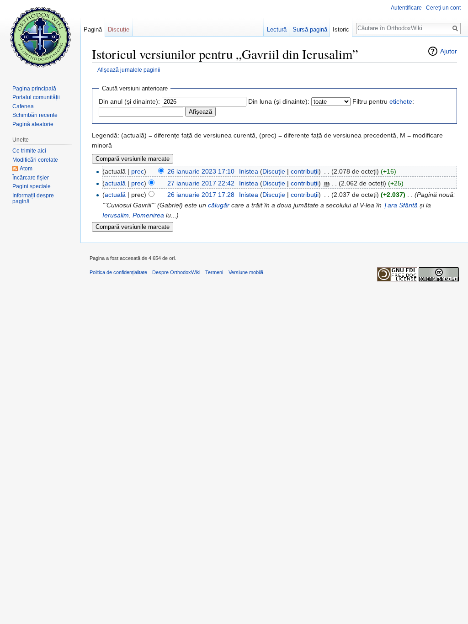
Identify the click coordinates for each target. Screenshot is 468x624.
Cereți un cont (443, 8)
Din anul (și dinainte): (129, 101)
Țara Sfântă (400, 205)
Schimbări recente (35, 115)
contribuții (305, 171)
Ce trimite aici (29, 151)
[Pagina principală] (40, 36)
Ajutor (448, 51)
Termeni (214, 272)
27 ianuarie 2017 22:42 (200, 183)
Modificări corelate (35, 160)
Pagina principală (34, 88)
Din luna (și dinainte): (278, 101)
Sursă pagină (309, 29)
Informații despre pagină (33, 198)
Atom (26, 168)
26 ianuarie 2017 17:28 (200, 194)
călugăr (218, 205)
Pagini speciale (31, 186)
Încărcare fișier (30, 178)
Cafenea (23, 106)
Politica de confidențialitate (118, 272)
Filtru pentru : (383, 101)
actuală (115, 183)
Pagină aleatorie (32, 124)
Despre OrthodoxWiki (176, 272)
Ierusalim (115, 215)
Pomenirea (148, 215)
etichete (400, 101)
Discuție (273, 171)
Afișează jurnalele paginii (128, 70)
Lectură (277, 29)
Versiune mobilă (246, 272)
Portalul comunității (36, 97)
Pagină (93, 29)
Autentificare (406, 8)
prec (137, 171)
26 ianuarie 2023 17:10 (200, 171)
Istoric (341, 29)
